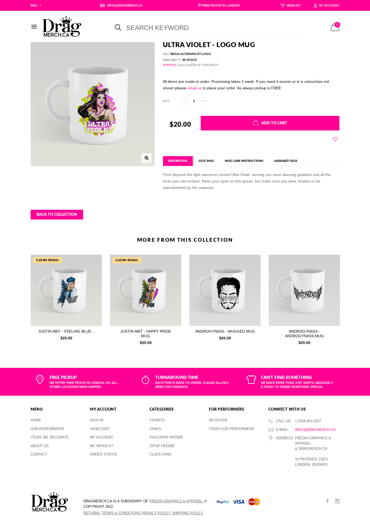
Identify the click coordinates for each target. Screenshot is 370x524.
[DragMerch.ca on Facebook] (327, 501)
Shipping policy (187, 513)
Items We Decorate (50, 437)
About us (40, 446)
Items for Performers (231, 429)
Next (351, 298)
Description (177, 160)
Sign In (96, 420)
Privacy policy (156, 513)
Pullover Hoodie (166, 437)
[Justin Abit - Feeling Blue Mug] (66, 290)
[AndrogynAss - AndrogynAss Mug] (304, 290)
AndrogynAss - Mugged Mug (225, 331)
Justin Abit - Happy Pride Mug (145, 333)
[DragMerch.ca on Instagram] (337, 501)
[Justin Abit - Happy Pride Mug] (145, 290)
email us (194, 88)
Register (218, 420)
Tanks (155, 429)
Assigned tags (285, 160)
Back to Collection (57, 215)
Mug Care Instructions (244, 160)
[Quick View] (94, 272)
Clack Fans (160, 454)
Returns (91, 513)
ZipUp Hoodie (162, 446)
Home (36, 420)
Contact (39, 454)
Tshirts (157, 420)
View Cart (100, 429)
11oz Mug (206, 160)
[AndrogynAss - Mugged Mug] (225, 290)
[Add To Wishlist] (335, 139)
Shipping (170, 65)
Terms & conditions (120, 513)
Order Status (103, 454)
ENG (34, 5)
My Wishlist (101, 446)
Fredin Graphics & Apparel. (177, 501)
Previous (19, 298)
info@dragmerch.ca (315, 430)
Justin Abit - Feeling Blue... (66, 331)
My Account (101, 437)
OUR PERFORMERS (47, 429)
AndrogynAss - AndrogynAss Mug (304, 333)
